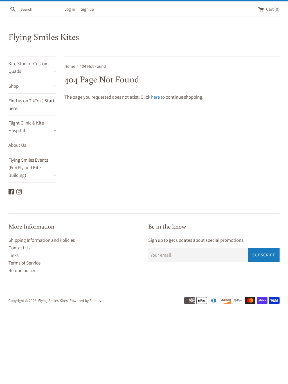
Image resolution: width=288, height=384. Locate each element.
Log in (69, 9)
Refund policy (21, 270)
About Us (17, 145)
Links (13, 255)
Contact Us (19, 248)
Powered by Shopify (85, 300)
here (155, 97)
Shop (32, 86)
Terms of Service (24, 263)
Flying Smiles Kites (43, 36)
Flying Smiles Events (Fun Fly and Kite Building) (32, 167)
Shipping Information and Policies (41, 240)
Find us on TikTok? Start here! (31, 104)
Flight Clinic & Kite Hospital (32, 127)
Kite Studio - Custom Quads (32, 67)
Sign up (87, 9)
